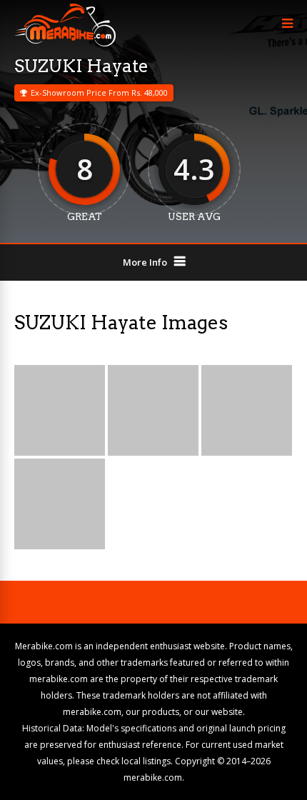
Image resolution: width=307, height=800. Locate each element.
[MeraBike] (65, 43)
